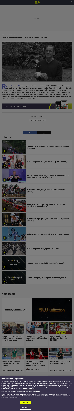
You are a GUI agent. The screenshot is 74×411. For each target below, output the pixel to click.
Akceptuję (25, 402)
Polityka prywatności (29, 388)
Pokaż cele (25, 407)
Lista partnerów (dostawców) (9, 398)
